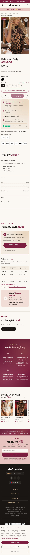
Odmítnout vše (15, 547)
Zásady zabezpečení (22, 513)
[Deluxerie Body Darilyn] (7, 408)
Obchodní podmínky (9, 507)
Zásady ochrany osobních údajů (15, 511)
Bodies (10, 13)
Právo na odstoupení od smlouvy (15, 509)
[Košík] (27, 5)
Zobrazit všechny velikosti (7, 284)
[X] (18, 478)
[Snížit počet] (2, 96)
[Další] (27, 397)
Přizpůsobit (15, 551)
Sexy (6, 13)
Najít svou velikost (24, 82)
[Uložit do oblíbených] (26, 20)
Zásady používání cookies (9, 513)
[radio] (2, 79)
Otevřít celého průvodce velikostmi (17, 287)
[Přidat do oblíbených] (11, 402)
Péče (2, 197)
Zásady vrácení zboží (20, 507)
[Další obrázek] (26, 35)
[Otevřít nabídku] (2, 5)
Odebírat (15, 454)
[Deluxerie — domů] (15, 5)
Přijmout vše (15, 542)
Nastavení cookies (15, 515)
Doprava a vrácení (6, 202)
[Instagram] (11, 478)
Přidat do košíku (18, 95)
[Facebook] (15, 478)
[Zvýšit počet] (8, 96)
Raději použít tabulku (10, 250)
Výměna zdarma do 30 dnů (21, 1)
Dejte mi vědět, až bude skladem (16, 90)
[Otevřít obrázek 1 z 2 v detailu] (15, 35)
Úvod (2, 13)
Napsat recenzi (9, 329)
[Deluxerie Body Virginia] (21, 408)
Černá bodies (15, 13)
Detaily (4, 178)
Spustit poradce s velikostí (14, 245)
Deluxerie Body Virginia (19, 418)
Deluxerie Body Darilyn (5, 418)
